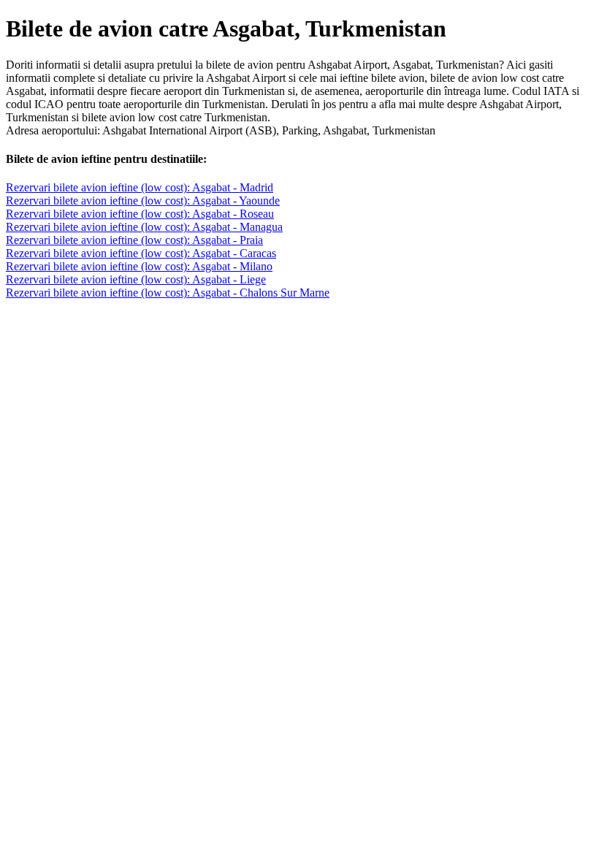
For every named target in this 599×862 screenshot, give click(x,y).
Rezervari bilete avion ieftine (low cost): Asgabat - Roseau (140, 213)
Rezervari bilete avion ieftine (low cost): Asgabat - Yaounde (143, 200)
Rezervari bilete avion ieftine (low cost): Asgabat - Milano (139, 266)
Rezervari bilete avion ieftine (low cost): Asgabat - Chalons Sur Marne (167, 292)
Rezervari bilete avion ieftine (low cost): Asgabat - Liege (136, 279)
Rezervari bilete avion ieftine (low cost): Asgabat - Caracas (141, 253)
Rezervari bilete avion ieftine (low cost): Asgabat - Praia (134, 240)
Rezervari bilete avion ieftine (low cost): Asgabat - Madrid (139, 187)
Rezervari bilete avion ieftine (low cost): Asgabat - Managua (144, 227)
